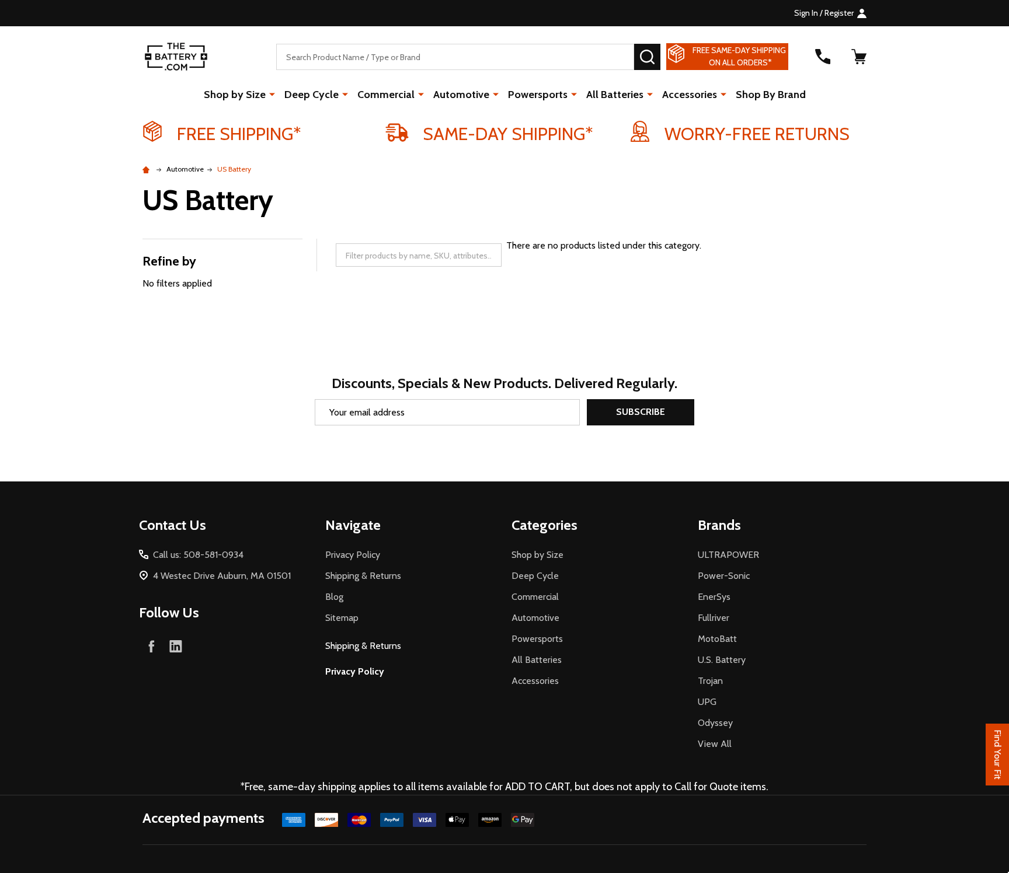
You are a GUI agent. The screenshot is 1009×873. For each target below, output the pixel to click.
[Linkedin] (175, 646)
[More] (272, 94)
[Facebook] (151, 646)
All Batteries (614, 94)
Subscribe (640, 411)
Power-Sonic (724, 575)
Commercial (386, 94)
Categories (544, 524)
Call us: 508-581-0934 (198, 554)
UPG (707, 701)
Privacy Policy (352, 554)
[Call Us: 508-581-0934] (822, 56)
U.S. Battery (722, 659)
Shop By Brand (771, 94)
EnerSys (714, 596)
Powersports (538, 94)
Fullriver (713, 617)
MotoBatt (717, 638)
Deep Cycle (311, 94)
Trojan (710, 680)
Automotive (461, 94)
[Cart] (859, 56)
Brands (719, 524)
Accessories (689, 94)
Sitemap (342, 617)
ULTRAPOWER (728, 554)
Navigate (353, 524)
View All (715, 743)
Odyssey (715, 722)
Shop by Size (235, 94)
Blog (334, 596)
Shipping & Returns (363, 575)
